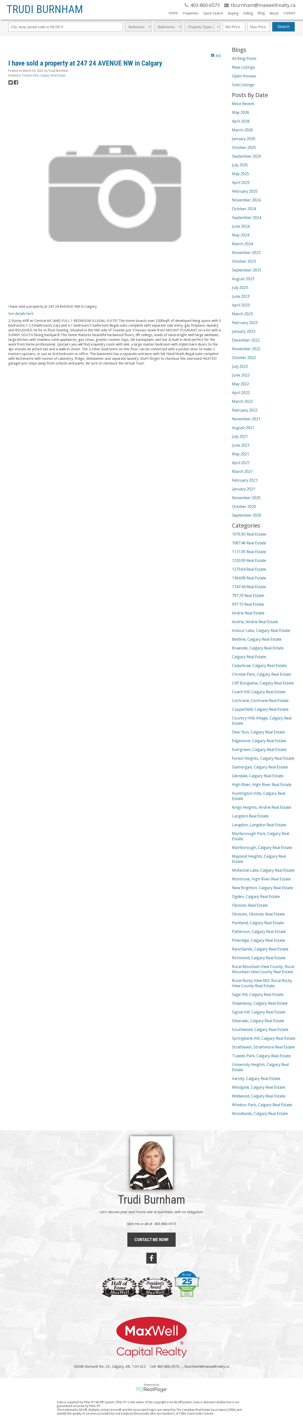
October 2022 (244, 357)
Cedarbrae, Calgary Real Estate (259, 665)
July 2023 (240, 287)
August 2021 (243, 427)
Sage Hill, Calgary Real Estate (257, 994)
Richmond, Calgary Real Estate (258, 957)
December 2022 (246, 340)
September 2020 (246, 515)
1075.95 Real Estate (249, 534)
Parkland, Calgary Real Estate (258, 922)
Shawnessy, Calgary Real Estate (260, 1003)
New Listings (243, 67)
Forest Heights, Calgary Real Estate (263, 758)
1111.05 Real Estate (249, 551)
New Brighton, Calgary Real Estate (262, 887)
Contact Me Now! (151, 1239)
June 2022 (241, 375)
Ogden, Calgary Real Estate (256, 896)
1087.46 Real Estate (249, 543)
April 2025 (241, 182)
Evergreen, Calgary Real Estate (259, 749)
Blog (261, 13)
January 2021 (243, 489)
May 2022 (240, 383)
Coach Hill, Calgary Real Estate (258, 691)
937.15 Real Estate (248, 604)
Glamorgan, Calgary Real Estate (260, 767)
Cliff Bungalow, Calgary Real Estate (263, 683)
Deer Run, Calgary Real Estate (258, 732)
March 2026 (242, 130)
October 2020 (244, 506)
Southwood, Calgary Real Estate (260, 1029)
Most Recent (243, 103)
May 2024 (240, 235)
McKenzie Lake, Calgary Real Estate (263, 870)
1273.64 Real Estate (249, 569)
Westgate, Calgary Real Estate (258, 1087)
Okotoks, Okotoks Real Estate (258, 914)
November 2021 (246, 419)
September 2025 (246, 156)
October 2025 (244, 147)
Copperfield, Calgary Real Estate (260, 709)
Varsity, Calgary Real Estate (256, 1078)
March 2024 (242, 243)
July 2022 (240, 366)
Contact (289, 13)
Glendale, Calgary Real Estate (257, 775)
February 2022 (245, 410)
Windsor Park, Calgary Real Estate (262, 1104)
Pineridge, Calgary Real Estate (258, 940)
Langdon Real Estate (250, 816)
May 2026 (240, 112)
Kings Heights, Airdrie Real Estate (261, 807)
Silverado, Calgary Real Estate (258, 1020)
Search (283, 27)
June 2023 (241, 296)
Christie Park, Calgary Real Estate (261, 674)
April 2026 (241, 121)
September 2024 (246, 217)
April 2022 (241, 392)
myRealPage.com (152, 1389)
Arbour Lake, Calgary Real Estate (261, 630)
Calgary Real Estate (249, 656)
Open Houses (244, 76)
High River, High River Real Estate (261, 784)
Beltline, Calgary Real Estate (256, 639)
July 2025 (240, 165)
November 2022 (246, 348)
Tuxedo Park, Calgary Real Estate (44, 75)
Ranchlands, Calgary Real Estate (260, 949)
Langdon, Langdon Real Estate (259, 824)
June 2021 (241, 445)
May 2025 (240, 173)
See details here (20, 313)
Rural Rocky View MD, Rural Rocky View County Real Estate (262, 983)
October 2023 (244, 261)
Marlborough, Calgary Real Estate (262, 847)
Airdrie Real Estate (248, 613)
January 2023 (243, 331)
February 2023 (245, 322)
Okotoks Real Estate (250, 905)
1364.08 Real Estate (249, 578)
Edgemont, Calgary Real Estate (259, 740)
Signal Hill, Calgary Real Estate (258, 1012)
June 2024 (241, 226)
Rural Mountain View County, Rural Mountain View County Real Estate (263, 969)
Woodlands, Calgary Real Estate (260, 1113)
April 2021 (241, 462)
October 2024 (244, 208)
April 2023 (241, 305)
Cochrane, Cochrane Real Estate (260, 700)
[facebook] (151, 1258)
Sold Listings (243, 84)
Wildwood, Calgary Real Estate (258, 1096)
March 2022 (242, 401)
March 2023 (242, 313)
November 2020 (246, 497)
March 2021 (242, 471)
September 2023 (246, 270)
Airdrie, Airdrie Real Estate (255, 621)
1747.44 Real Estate (249, 586)
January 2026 (243, 138)
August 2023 (243, 278)
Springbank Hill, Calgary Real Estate (263, 1038)
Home (173, 13)
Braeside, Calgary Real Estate (258, 648)
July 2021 (240, 436)
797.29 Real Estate (248, 595)
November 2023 (246, 252)
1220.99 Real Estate (249, 560)
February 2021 (245, 480)
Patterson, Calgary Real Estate (259, 931)
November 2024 (246, 200)
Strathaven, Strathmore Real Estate (263, 1047)
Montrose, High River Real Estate (261, 879)
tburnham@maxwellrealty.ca (206, 1366)
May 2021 (240, 454)
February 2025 (245, 191)
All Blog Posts (244, 58)
